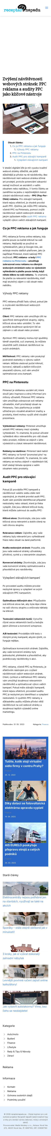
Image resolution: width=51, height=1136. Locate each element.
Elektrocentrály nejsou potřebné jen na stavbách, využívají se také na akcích (24, 901)
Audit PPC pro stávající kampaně (29, 156)
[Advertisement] (25, 42)
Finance (45, 724)
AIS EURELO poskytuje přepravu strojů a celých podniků (22, 849)
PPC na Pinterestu (21, 153)
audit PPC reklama (36, 216)
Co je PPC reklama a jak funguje (29, 146)
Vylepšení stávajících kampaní (32, 160)
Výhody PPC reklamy (27, 149)
